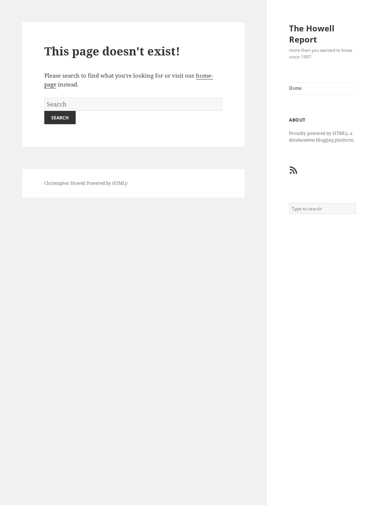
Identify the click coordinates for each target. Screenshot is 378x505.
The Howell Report (311, 34)
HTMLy (120, 183)
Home (295, 88)
